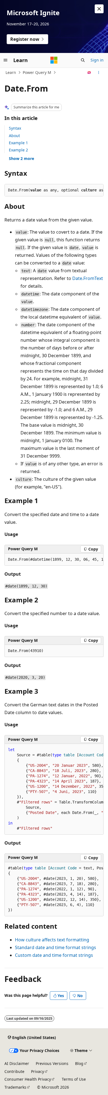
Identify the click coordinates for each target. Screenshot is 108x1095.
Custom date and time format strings (54, 955)
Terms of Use (74, 1079)
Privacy (37, 1071)
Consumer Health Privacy (27, 1079)
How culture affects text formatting (52, 940)
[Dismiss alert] (99, 8)
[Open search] (82, 60)
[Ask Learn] (89, 72)
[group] (54, 560)
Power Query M (37, 72)
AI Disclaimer (16, 1063)
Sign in (97, 60)
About (14, 135)
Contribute (14, 1071)
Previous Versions (52, 1063)
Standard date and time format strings (55, 947)
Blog (79, 1063)
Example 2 (18, 150)
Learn (11, 72)
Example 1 (18, 142)
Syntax (15, 128)
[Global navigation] (5, 60)
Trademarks (15, 1087)
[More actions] (99, 72)
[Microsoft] (54, 60)
